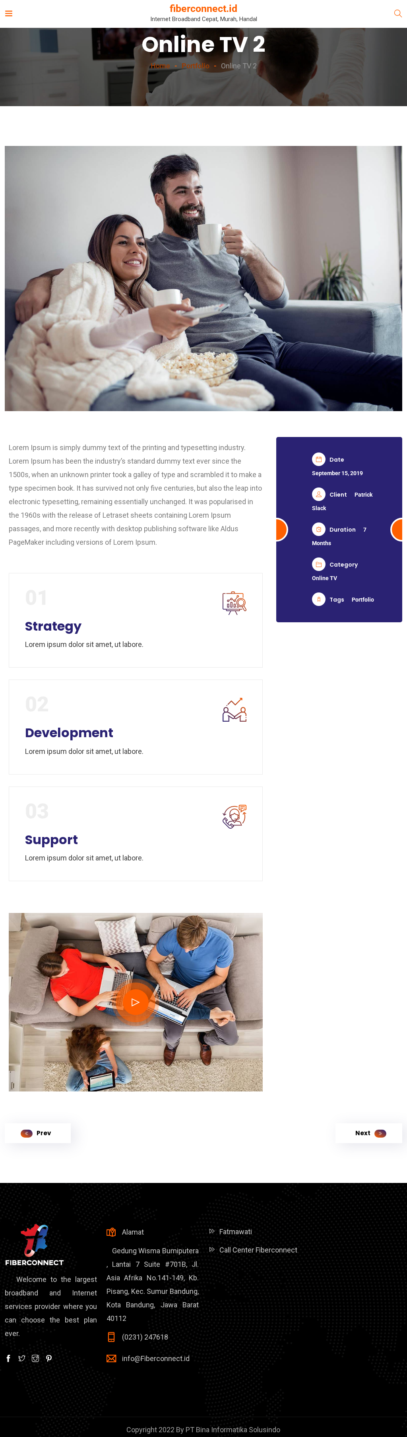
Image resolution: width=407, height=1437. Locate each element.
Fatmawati (235, 1231)
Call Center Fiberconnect (258, 1250)
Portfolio (363, 599)
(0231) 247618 (145, 1337)
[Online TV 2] (203, 278)
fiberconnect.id (203, 9)
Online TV (324, 578)
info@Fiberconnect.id (156, 1358)
